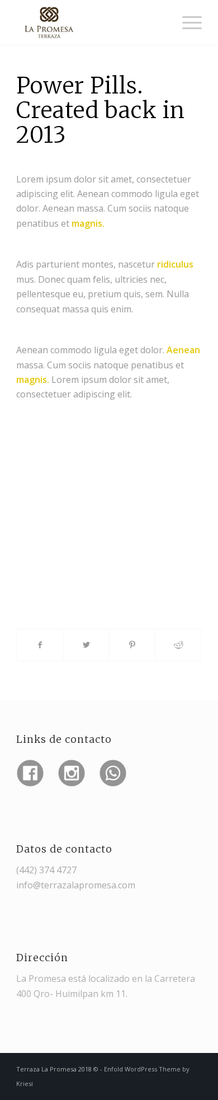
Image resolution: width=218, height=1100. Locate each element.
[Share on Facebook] (40, 645)
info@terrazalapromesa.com (75, 885)
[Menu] (186, 22)
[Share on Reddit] (178, 645)
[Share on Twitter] (86, 645)
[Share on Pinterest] (132, 645)
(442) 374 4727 (46, 870)
